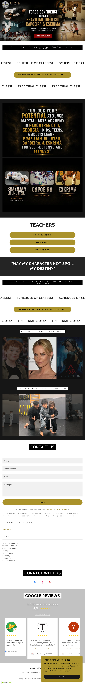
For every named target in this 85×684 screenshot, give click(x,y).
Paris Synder (42, 242)
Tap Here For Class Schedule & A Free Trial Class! (42, 75)
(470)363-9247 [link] (7, 530)
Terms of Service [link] (61, 509)
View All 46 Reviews (42, 615)
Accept (62, 676)
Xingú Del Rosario (42, 235)
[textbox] (42, 460)
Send (42, 502)
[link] (35, 582)
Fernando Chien (42, 250)
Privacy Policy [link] (49, 509)
